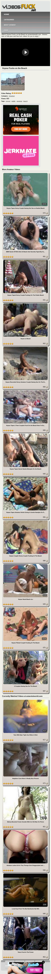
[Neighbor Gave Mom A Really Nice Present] (25, 743)
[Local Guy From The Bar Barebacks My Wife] (25, 874)
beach (25, 101)
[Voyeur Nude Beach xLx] (25, 564)
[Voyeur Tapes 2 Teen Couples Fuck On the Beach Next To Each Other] (25, 391)
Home (6, 14)
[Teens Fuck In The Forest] (25, 917)
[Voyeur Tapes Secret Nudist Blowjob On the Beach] (25, 434)
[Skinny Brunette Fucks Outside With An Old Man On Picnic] (25, 787)
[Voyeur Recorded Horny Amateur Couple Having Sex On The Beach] (25, 347)
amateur (19, 101)
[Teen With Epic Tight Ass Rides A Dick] (25, 700)
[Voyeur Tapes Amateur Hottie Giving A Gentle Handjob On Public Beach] (25, 477)
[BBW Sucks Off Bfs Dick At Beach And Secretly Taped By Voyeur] (25, 217)
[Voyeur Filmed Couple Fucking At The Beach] (25, 608)
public (14, 101)
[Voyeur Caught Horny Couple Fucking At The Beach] (25, 521)
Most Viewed (10, 25)
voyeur (8, 101)
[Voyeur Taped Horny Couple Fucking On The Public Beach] (25, 260)
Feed (6, 30)
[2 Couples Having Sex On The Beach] (25, 651)
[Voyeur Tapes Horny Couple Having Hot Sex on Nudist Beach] (25, 173)
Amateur (12, 96)
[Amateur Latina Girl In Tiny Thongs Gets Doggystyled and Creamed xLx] (25, 830)
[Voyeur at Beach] (25, 304)
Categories (9, 19)
